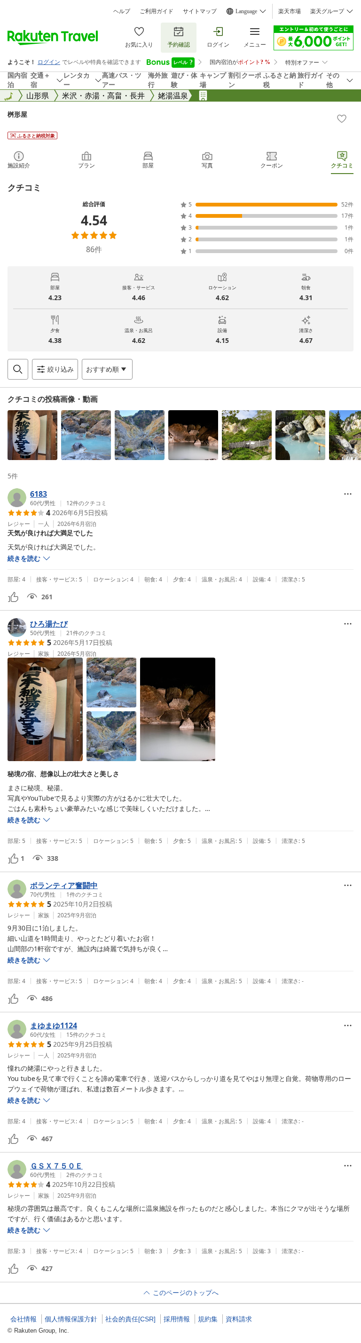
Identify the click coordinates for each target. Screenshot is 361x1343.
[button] (32, 435)
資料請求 (239, 1319)
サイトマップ (200, 11)
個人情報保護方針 (71, 1319)
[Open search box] (18, 369)
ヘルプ (121, 11)
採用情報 (177, 1319)
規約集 (208, 1319)
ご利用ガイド (156, 11)
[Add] (341, 118)
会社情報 (23, 1319)
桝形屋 (17, 114)
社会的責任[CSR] (130, 1319)
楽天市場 (289, 11)
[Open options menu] (347, 494)
